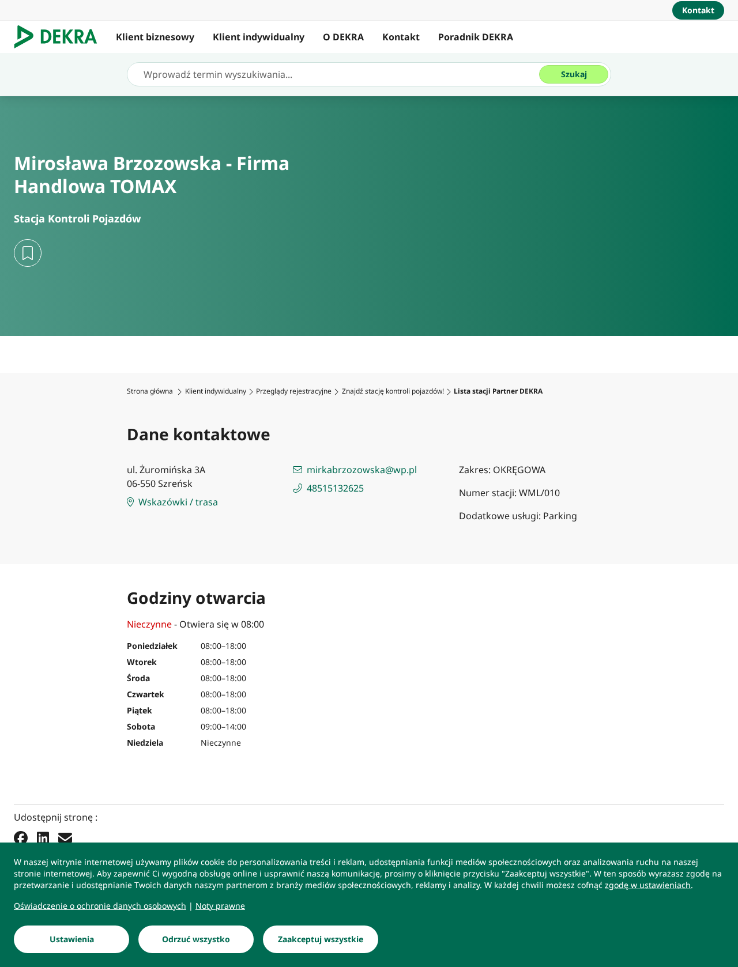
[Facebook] (21, 837)
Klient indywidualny (258, 37)
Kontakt (401, 37)
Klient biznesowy (155, 37)
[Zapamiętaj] (28, 253)
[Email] (65, 837)
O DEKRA (343, 37)
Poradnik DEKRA (475, 37)
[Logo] (60, 37)
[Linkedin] (43, 837)
